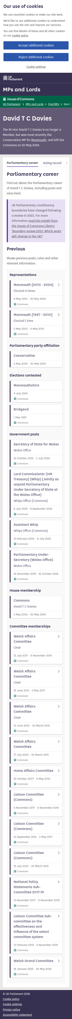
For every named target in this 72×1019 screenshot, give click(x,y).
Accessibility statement (17, 1015)
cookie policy (20, 35)
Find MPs (53, 104)
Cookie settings (36, 67)
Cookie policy (11, 999)
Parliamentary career (22, 163)
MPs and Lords (21, 89)
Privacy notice (11, 1009)
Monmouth (38, 140)
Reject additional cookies (36, 57)
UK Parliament (11, 104)
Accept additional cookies (36, 45)
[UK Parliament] (13, 78)
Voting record (52, 163)
